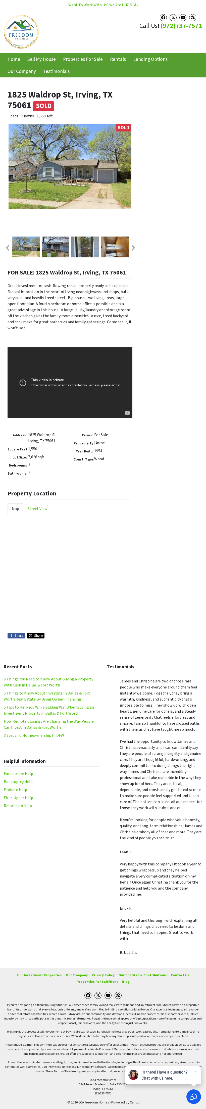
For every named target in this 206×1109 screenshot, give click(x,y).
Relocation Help (18, 806)
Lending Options (150, 59)
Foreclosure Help (18, 773)
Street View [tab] (37, 509)
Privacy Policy (103, 975)
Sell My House (41, 59)
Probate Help (15, 790)
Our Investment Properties (39, 975)
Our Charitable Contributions (143, 975)
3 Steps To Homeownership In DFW (34, 735)
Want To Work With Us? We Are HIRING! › (103, 5)
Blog (126, 981)
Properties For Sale (83, 59)
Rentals (118, 59)
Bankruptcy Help (18, 781)
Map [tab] (15, 509)
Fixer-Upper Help (18, 798)
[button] (7, 248)
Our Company (22, 71)
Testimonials (56, 71)
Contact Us (180, 975)
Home (14, 59)
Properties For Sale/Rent (97, 981)
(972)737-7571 (181, 25)
